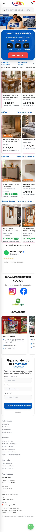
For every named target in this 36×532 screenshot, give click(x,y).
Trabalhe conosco (7, 468)
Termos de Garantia (8, 446)
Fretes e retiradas (7, 441)
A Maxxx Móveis (7, 463)
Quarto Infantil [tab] (30, 67)
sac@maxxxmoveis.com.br (10, 494)
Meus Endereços (7, 432)
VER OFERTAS (18, 55)
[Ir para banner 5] (22, 27)
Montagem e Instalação (9, 443)
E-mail (6, 385)
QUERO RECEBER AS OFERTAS (18, 406)
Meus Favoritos (6, 429)
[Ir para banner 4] (20, 27)
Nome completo (10, 376)
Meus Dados (5, 424)
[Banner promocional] (18, 21)
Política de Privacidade (9, 452)
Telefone (8, 393)
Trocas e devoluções (8, 449)
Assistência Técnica (8, 466)
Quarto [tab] (22, 67)
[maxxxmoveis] (18, 3)
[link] (11, 90)
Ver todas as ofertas (26, 63)
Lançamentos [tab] (5, 67)
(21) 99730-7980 (8, 483)
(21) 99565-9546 (7, 488)
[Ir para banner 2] (15, 27)
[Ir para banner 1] (13, 27)
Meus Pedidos (6, 427)
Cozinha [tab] (15, 67)
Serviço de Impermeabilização (11, 454)
